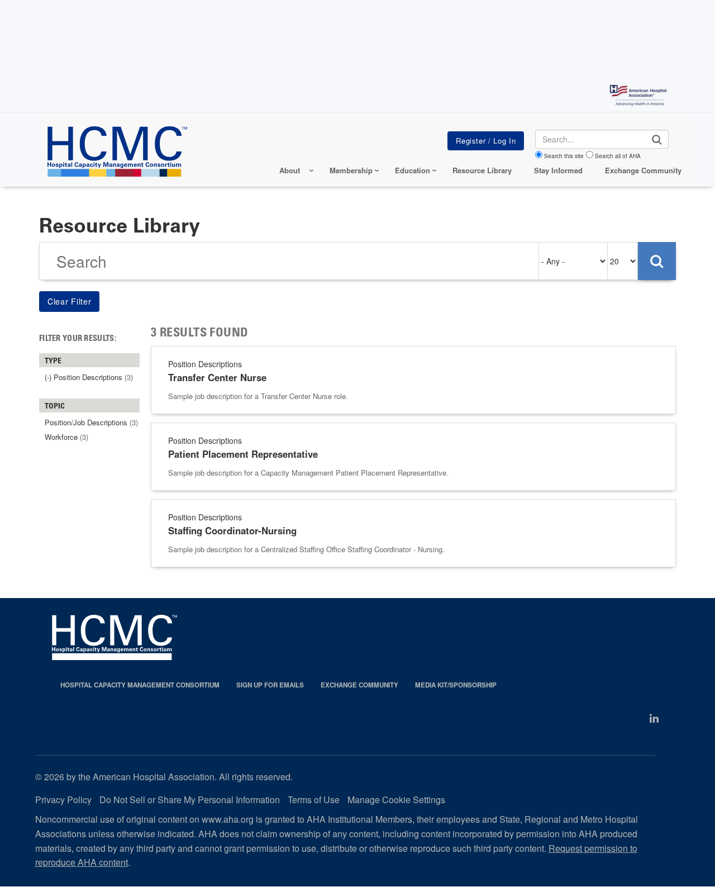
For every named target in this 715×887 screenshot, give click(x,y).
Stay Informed (558, 170)
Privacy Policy (63, 799)
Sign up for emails (270, 685)
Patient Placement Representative (243, 454)
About (289, 170)
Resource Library (482, 170)
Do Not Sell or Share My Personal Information (189, 799)
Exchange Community (643, 170)
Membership (351, 170)
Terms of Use (314, 799)
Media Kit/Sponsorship (456, 685)
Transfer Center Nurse (217, 377)
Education (412, 170)
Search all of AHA (618, 156)
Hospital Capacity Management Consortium (140, 685)
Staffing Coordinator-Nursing (232, 530)
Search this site (564, 156)
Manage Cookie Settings (396, 799)
